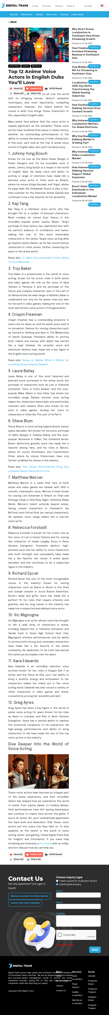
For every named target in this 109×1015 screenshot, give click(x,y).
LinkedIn (91, 976)
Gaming (64, 14)
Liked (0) (18, 89)
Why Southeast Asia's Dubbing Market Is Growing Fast (85, 139)
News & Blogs (71, 8)
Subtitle (39, 14)
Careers (59, 6)
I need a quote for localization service (78, 880)
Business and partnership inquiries (29, 896)
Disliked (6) (36, 89)
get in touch (44, 843)
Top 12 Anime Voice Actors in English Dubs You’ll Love (36, 77)
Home (35, 6)
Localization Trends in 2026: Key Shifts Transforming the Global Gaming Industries (86, 89)
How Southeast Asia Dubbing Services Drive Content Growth (86, 108)
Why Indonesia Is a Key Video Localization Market (86, 155)
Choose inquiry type (69, 877)
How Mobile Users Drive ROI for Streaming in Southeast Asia (86, 70)
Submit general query (70, 884)
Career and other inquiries (25, 903)
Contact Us (88, 8)
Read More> (94, 47)
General (14, 14)
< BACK (12, 22)
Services (46, 6)
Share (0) (19, 93)
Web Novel (26, 14)
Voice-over (51, 14)
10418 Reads (55, 89)
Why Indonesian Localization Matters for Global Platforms (85, 123)
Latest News (77, 14)
